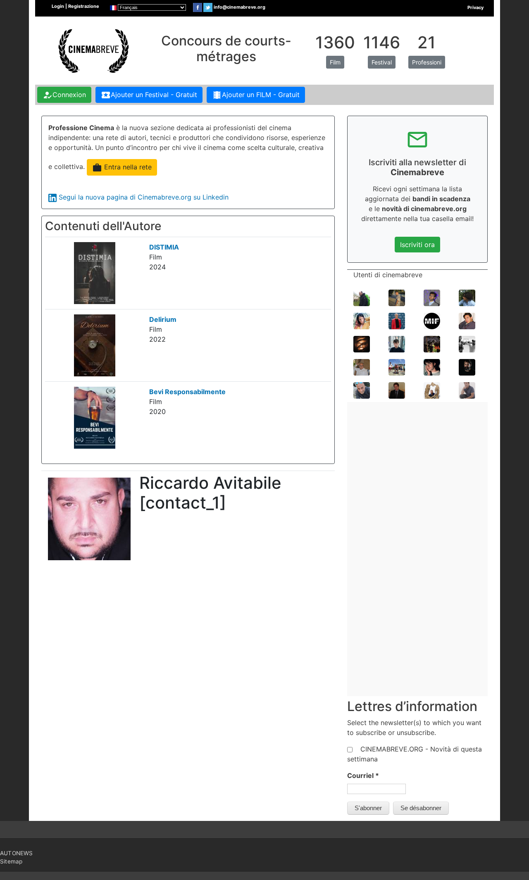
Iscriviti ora (417, 244)
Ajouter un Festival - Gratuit (149, 95)
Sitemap (11, 861)
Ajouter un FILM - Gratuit (256, 95)
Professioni (426, 62)
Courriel (363, 775)
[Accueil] (92, 50)
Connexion (64, 95)
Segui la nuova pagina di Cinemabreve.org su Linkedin (144, 197)
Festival (382, 62)
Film (335, 62)
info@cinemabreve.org (239, 7)
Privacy (475, 7)
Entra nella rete (122, 168)
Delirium (162, 319)
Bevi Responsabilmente (187, 392)
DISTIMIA (164, 247)
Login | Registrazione (75, 6)
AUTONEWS (16, 853)
